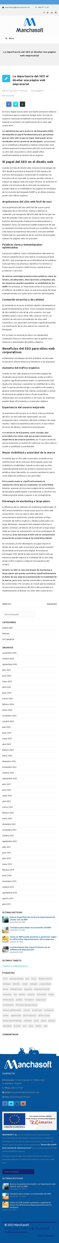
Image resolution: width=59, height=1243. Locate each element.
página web (16, 1015)
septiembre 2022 (9, 778)
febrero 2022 (8, 813)
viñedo (38, 1026)
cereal (25, 984)
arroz (33, 979)
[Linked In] (52, 13)
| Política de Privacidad (33, 1228)
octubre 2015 (8, 887)
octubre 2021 (8, 835)
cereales (33, 984)
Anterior (6, 604)
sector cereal (44, 1015)
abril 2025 (6, 687)
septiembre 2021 (9, 841)
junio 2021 (6, 853)
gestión (19, 1000)
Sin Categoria (37, 91)
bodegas (6, 984)
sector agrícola (29, 1015)
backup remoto (45, 979)
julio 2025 (6, 670)
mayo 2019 (7, 864)
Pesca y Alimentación (12, 1010)
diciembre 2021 (9, 824)
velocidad (7, 1026)
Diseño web (7, 628)
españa (22, 994)
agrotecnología (16, 979)
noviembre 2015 (9, 881)
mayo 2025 (7, 681)
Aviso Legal (12, 1228)
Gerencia (10, 96)
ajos (27, 979)
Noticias (5, 633)
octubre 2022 (8, 773)
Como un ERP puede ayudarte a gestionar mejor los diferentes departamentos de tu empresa (31, 1204)
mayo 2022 (7, 796)
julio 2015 (6, 904)
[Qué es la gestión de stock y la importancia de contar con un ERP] (5, 919)
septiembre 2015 (9, 893)
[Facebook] (44, 13)
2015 (5, 979)
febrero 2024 (8, 704)
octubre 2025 (8, 658)
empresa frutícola (41, 989)
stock (36, 1021)
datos (5, 989)
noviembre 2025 (9, 653)
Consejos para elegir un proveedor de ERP (30, 927)
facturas (31, 994)
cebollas (16, 984)
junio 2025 (6, 676)
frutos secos (8, 1000)
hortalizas (29, 1000)
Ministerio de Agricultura (26, 1005)
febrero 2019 (8, 870)
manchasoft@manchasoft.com (17, 7)
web (45, 1026)
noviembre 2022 (9, 767)
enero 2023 (7, 756)
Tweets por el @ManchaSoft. (15, 966)
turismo (51, 1021)
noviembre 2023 (9, 716)
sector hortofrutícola (12, 1021)
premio (27, 1010)
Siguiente (52, 604)
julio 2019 (6, 858)
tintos (43, 1021)
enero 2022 (7, 818)
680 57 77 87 (43, 7)
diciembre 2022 (9, 761)
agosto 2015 (7, 898)
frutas (51, 994)
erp (15, 994)
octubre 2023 (8, 721)
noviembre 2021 (9, 830)
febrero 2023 (8, 750)
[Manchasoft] (29, 25)
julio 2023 (6, 727)
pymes (6, 1015)
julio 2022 (6, 784)
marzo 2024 (7, 698)
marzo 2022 (7, 807)
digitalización (16, 989)
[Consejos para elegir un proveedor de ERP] (5, 930)
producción (37, 1010)
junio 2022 (6, 790)
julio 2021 (6, 847)
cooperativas (45, 984)
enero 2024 (7, 710)
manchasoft (8, 1005)
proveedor (48, 1010)
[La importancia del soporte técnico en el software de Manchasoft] (5, 949)
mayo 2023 (7, 738)
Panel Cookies (45, 1235)
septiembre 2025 (9, 664)
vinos (31, 1026)
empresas (7, 994)
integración (41, 1000)
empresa (28, 989)
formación (41, 994)
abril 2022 (6, 801)
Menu (11, 38)
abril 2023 (6, 744)
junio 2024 (6, 693)
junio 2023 (6, 733)
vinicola (17, 1026)
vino (24, 1026)
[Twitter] (48, 13)
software (28, 1021)
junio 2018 (6, 875)
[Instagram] (56, 13)
